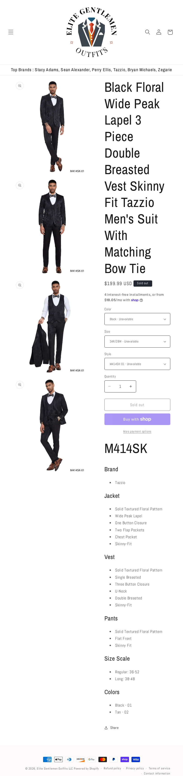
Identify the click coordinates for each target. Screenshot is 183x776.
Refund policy (112, 768)
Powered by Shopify (86, 768)
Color (107, 309)
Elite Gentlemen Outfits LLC (55, 768)
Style (107, 354)
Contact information (157, 773)
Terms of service (159, 768)
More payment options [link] (137, 431)
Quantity (110, 376)
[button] (11, 32)
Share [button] (114, 727)
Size (107, 331)
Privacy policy (135, 768)
